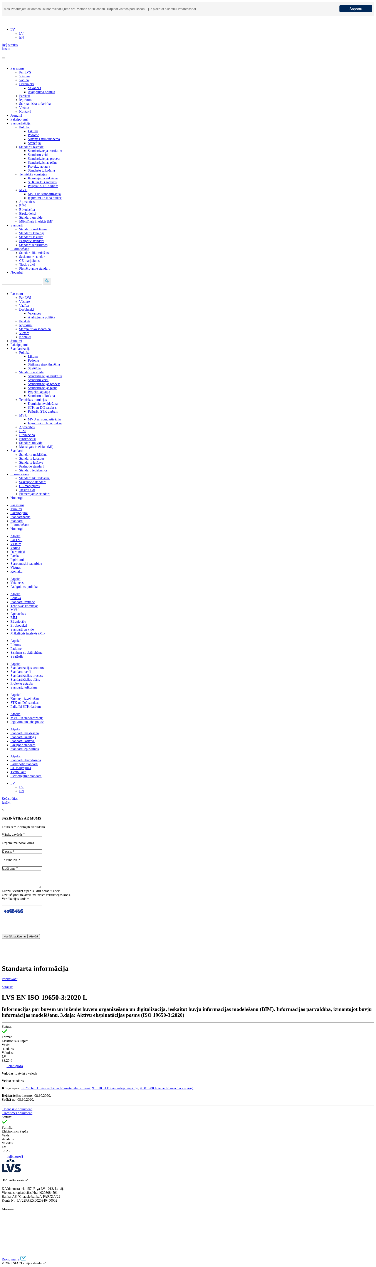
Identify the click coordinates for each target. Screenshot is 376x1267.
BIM (22, 205)
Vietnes (24, 107)
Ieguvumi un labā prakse (45, 198)
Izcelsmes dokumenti (17, 1113)
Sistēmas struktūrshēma (44, 139)
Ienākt (6, 802)
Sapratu (355, 8)
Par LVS (25, 72)
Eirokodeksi (27, 213)
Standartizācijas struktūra (45, 151)
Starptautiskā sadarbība (35, 103)
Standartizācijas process (44, 158)
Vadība (24, 80)
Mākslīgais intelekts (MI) (36, 221)
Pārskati (24, 96)
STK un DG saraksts (42, 182)
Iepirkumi (25, 100)
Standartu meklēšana (33, 229)
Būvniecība (27, 209)
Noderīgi (16, 272)
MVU (23, 190)
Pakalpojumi (19, 119)
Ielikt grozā (15, 1066)
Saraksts (7, 987)
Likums (33, 131)
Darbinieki (26, 84)
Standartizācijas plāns (42, 162)
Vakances (34, 88)
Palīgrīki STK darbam (43, 186)
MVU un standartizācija (44, 194)
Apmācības (27, 202)
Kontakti (25, 111)
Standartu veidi (38, 154)
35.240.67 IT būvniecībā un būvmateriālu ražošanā (56, 1088)
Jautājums (10, 868)
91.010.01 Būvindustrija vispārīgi (115, 1088)
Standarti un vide (30, 217)
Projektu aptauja (39, 166)
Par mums (17, 68)
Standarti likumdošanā (34, 253)
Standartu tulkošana (41, 170)
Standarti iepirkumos (33, 245)
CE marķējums (29, 260)
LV (12, 783)
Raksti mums (11, 1259)
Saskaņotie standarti (32, 257)
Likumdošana (19, 249)
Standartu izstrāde (31, 147)
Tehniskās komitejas (33, 174)
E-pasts (8, 851)
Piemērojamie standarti (34, 268)
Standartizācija (20, 123)
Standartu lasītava (31, 237)
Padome (33, 135)
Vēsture (24, 76)
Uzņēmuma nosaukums (18, 843)
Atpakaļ (15, 536)
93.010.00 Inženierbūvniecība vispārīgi (166, 1088)
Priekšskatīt (9, 979)
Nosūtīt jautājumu (14, 936)
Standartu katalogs (31, 233)
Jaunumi (16, 115)
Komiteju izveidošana (43, 178)
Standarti (16, 225)
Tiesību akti (27, 264)
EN (21, 791)
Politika (24, 127)
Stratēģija (34, 143)
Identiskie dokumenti (17, 1109)
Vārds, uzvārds (13, 834)
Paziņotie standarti (31, 241)
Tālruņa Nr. (11, 860)
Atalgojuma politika (41, 92)
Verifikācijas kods (15, 899)
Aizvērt (33, 936)
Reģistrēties (10, 798)
